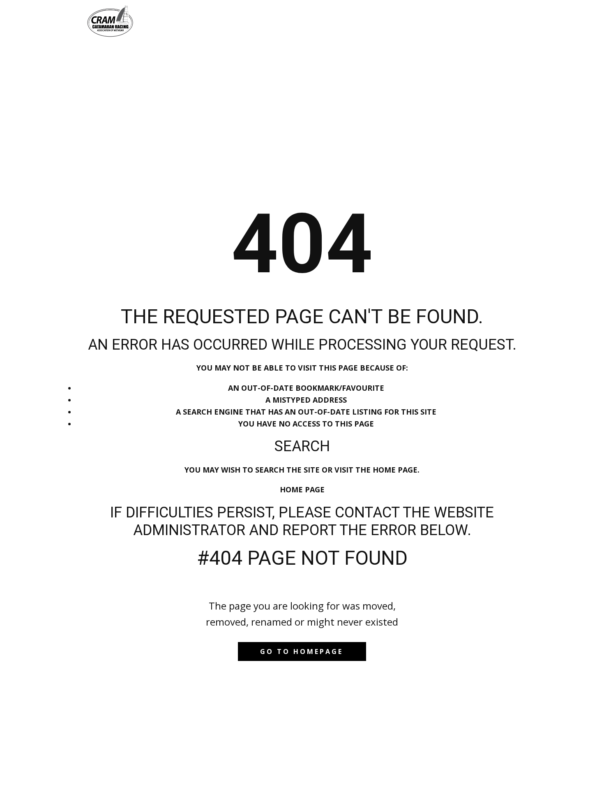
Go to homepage (301, 651)
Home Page (302, 489)
